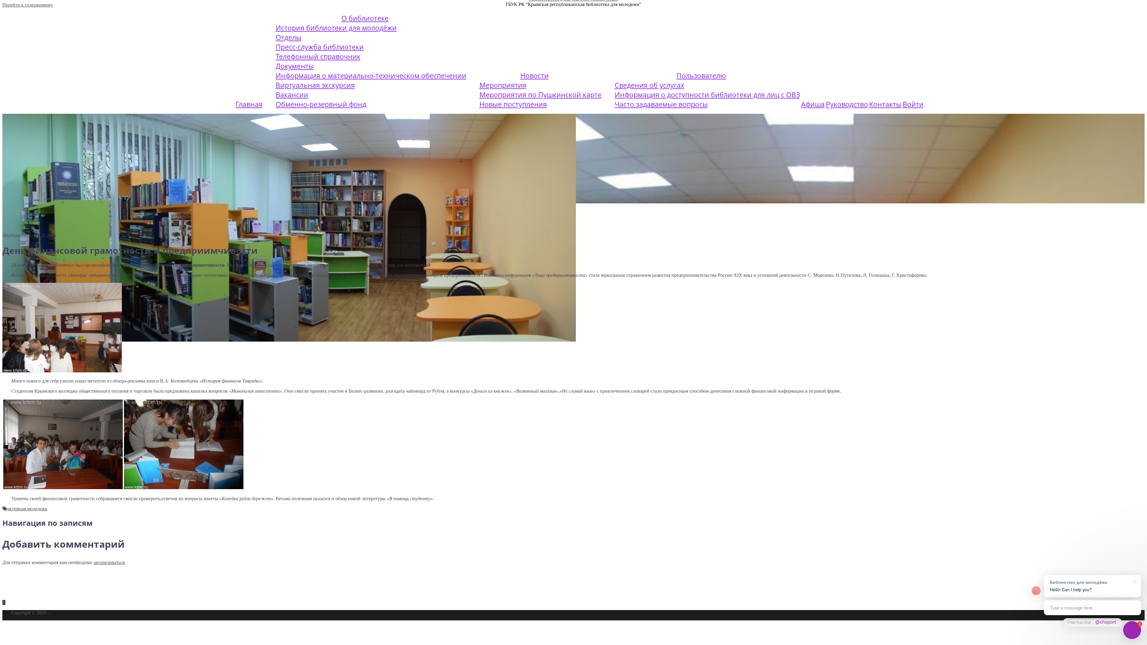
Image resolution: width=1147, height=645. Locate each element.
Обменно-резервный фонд (321, 104)
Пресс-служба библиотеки (320, 47)
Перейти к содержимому (27, 4)
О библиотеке (365, 18)
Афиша (813, 104)
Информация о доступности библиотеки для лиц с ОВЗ (707, 94)
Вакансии (292, 94)
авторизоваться (109, 562)
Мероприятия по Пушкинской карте (540, 94)
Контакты (885, 104)
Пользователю (701, 75)
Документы (295, 66)
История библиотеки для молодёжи (336, 28)
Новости (534, 75)
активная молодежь (27, 508)
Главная (249, 104)
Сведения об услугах (649, 85)
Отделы (288, 37)
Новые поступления (513, 104)
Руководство (847, 104)
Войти (913, 104)
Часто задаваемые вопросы (661, 104)
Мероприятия (502, 85)
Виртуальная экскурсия (315, 85)
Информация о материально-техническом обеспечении (371, 75)
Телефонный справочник (318, 56)
